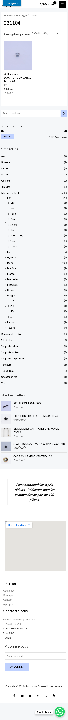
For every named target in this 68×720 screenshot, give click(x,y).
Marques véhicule (10, 193)
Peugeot (12, 295)
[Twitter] (30, 695)
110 (12, 202)
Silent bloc (6, 340)
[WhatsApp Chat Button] (60, 712)
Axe (3, 156)
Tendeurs (6, 364)
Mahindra (12, 268)
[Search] (64, 113)
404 (12, 311)
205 (12, 305)
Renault (11, 322)
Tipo (12, 230)
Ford (9, 252)
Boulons (5, 162)
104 (12, 300)
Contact (7, 599)
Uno (12, 241)
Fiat (9, 197)
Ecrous (5, 174)
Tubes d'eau (7, 370)
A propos (8, 604)
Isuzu (10, 262)
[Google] (45, 695)
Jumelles (5, 186)
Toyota (11, 327)
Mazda (11, 273)
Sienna (13, 224)
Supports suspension (12, 358)
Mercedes (12, 279)
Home (7, 15)
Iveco (13, 208)
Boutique (8, 595)
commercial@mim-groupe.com (19, 619)
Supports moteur (10, 352)
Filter (7, 136)
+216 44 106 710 (12, 624)
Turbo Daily (16, 235)
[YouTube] (22, 695)
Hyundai (11, 257)
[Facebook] (14, 695)
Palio (13, 213)
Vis (3, 383)
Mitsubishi (12, 284)
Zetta (13, 246)
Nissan (10, 290)
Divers (4, 168)
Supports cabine (10, 346)
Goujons (5, 180)
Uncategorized (9, 376)
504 (12, 316)
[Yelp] (53, 695)
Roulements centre (11, 334)
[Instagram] (37, 695)
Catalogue (9, 590)
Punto (13, 219)
